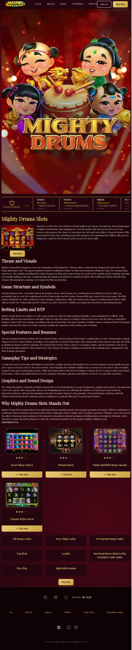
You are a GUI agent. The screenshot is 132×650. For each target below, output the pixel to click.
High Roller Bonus (66, 568)
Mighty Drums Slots (34, 205)
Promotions (77, 3)
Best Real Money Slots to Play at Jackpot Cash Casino (110, 555)
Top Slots (22, 553)
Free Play (22, 568)
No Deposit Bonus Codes (110, 538)
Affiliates (67, 612)
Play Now (17, 253)
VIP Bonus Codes (22, 538)
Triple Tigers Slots (121, 205)
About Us (93, 3)
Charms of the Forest (22, 519)
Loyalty (66, 553)
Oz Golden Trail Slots (94, 205)
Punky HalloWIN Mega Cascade (110, 465)
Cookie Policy (88, 612)
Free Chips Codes (66, 538)
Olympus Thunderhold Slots (63, 205)
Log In (38, 3)
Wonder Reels (66, 465)
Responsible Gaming (114, 612)
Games (63, 3)
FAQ (11, 612)
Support (48, 612)
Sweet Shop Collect (22, 465)
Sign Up (50, 3)
